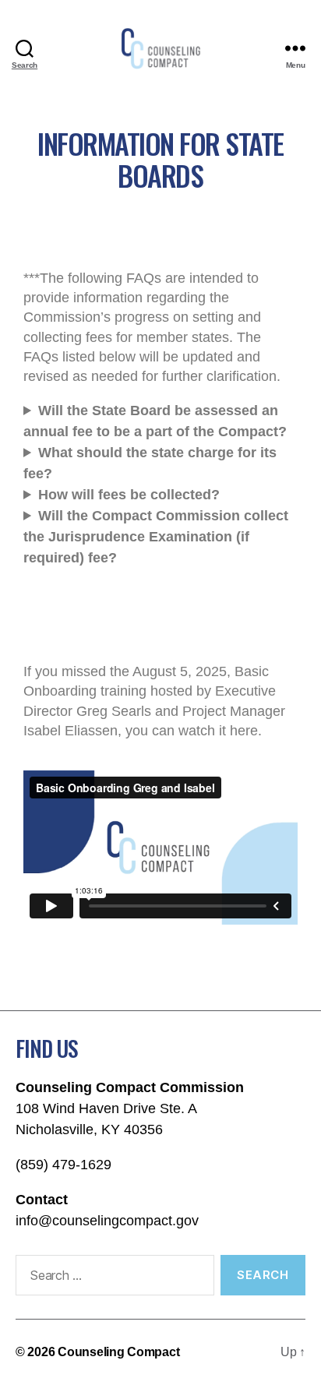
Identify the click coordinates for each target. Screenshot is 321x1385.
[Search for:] (111, 1278)
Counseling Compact (118, 1352)
